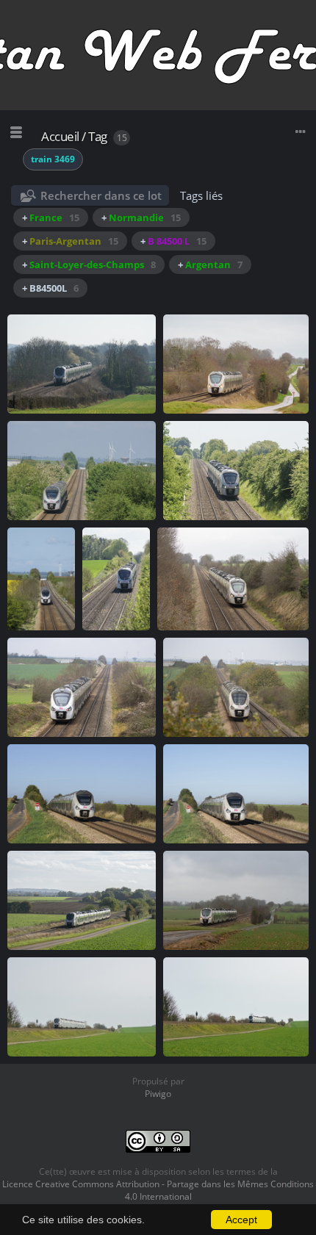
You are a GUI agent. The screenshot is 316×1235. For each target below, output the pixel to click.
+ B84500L (50, 288)
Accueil (60, 136)
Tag (97, 136)
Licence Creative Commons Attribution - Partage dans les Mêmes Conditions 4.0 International (158, 1190)
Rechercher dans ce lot (101, 195)
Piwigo (158, 1093)
